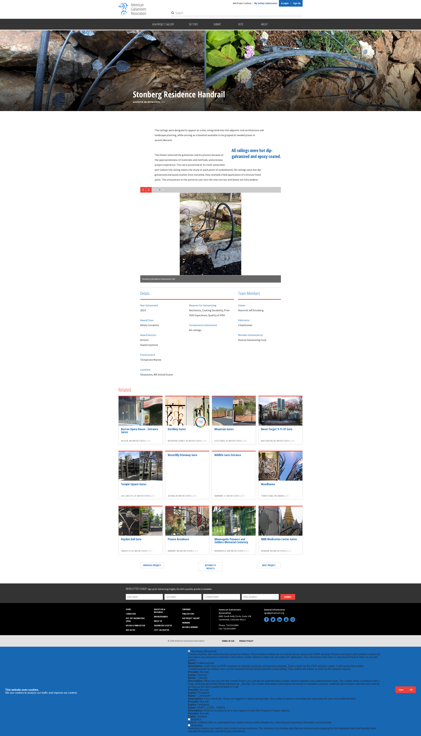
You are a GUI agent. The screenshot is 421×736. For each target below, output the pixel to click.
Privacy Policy (246, 640)
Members (186, 622)
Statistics (196, 719)
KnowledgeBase (161, 616)
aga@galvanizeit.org (274, 612)
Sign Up (296, 3)
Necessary (203, 651)
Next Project (269, 565)
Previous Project (152, 565)
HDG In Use (130, 630)
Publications (188, 613)
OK (411, 689)
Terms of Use (228, 640)
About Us (158, 621)
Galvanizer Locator (163, 625)
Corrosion (131, 613)
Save (401, 689)
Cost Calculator (161, 630)
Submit (288, 596)
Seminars (186, 609)
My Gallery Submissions (265, 3)
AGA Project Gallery (242, 3)
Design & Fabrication (135, 625)
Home (128, 609)
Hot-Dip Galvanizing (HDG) (135, 619)
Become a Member (190, 627)
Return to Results (210, 567)
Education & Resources (159, 611)
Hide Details (391, 691)
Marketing (196, 725)
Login (286, 3)
